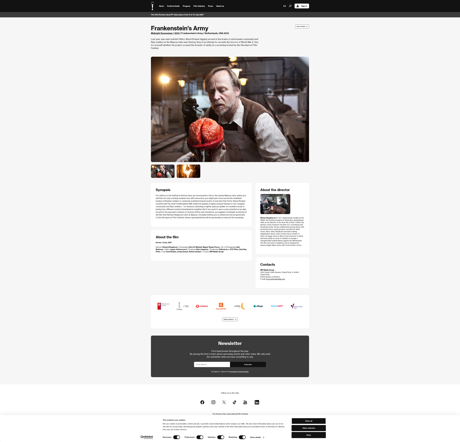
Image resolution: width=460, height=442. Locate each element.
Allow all (308, 421)
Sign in (304, 6)
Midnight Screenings (161, 33)
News (161, 6)
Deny (309, 435)
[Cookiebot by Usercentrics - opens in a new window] (146, 437)
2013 (176, 33)
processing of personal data (239, 371)
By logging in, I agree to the (230, 371)
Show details (255, 437)
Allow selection (308, 428)
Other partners (229, 319)
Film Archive (301, 26)
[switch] (199, 437)
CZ (284, 6)
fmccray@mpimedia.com (275, 279)
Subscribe (248, 364)
